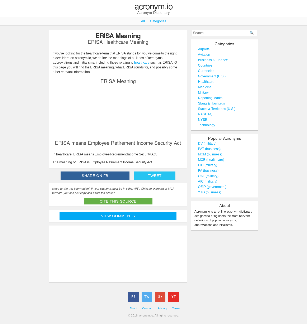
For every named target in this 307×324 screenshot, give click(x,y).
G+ (160, 296)
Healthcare (206, 81)
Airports (203, 49)
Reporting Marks (210, 98)
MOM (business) (210, 154)
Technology (206, 125)
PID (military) (207, 165)
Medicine (205, 87)
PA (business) (208, 170)
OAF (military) (208, 176)
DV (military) (207, 143)
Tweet (155, 176)
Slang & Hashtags (211, 103)
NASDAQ (205, 114)
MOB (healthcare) (211, 159)
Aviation (204, 54)
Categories (158, 21)
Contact (147, 308)
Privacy (162, 308)
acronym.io (153, 6)
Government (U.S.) (212, 76)
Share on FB (95, 176)
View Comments (118, 216)
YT (173, 296)
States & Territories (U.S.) (216, 109)
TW (146, 296)
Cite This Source (118, 201)
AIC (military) (207, 181)
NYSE (202, 119)
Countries (205, 65)
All (143, 21)
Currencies (206, 71)
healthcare (142, 62)
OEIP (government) (212, 187)
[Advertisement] (118, 112)
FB (133, 296)
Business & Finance (213, 60)
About (133, 308)
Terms (176, 308)
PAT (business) (209, 149)
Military (203, 92)
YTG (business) (209, 192)
